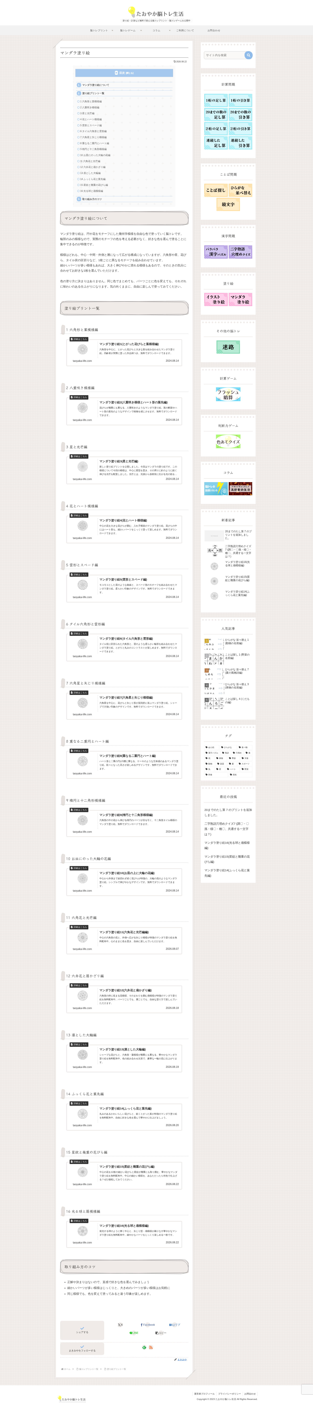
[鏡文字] (228, 204)
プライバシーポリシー (229, 1393)
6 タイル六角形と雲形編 (93, 131)
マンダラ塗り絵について (95, 85)
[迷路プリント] (228, 347)
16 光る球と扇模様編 (91, 191)
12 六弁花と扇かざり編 (92, 167)
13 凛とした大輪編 (90, 173)
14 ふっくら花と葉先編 (92, 179)
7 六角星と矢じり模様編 (93, 137)
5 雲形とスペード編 (91, 125)
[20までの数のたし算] (216, 114)
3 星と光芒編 (87, 113)
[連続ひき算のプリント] (240, 142)
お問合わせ (250, 1393)
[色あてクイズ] (228, 441)
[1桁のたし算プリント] (216, 100)
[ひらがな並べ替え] (240, 190)
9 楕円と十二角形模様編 (93, 149)
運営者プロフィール (204, 1393)
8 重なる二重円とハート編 (94, 143)
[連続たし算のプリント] (216, 142)
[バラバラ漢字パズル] (216, 252)
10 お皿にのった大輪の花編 (95, 155)
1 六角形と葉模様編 (91, 101)
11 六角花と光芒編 (90, 161)
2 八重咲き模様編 (89, 107)
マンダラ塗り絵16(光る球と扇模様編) (227, 845)
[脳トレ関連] (216, 488)
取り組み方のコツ (92, 199)
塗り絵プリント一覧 (93, 93)
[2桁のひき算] (240, 128)
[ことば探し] (216, 190)
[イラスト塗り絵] (216, 299)
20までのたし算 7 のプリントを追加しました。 (228, 812)
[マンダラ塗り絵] (240, 299)
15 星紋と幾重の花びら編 (94, 184)
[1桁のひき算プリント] (240, 100)
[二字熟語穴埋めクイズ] (240, 252)
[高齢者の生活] (240, 488)
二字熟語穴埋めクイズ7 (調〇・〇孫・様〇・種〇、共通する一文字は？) (226, 829)
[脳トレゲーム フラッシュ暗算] (228, 394)
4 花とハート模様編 (91, 119)
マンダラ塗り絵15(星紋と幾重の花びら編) (227, 859)
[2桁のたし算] (216, 128)
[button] (161, 1333)
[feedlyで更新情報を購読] (144, 1347)
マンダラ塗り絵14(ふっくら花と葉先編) (227, 873)
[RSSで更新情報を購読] (150, 1347)
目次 (122, 72)
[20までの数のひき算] (240, 114)
